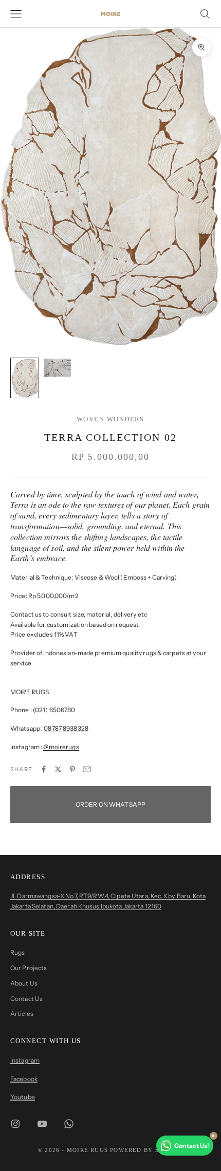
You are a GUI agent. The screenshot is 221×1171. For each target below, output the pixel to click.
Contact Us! (191, 1145)
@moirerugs (61, 747)
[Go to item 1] (24, 378)
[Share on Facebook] (44, 769)
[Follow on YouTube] (42, 1124)
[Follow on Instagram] (15, 1124)
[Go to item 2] (57, 368)
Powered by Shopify (146, 1150)
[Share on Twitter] (58, 769)
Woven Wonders (110, 419)
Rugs (17, 952)
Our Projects (28, 968)
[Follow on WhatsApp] (69, 1124)
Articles (21, 1013)
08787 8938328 (66, 728)
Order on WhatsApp (110, 804)
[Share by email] (87, 769)
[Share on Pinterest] (72, 769)
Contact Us (26, 998)
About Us (24, 983)
